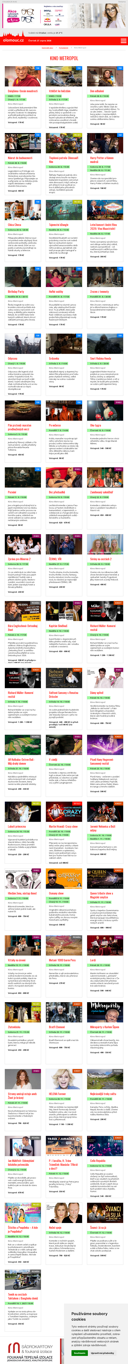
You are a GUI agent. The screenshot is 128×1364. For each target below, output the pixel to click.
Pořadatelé (63, 47)
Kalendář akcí (47, 47)
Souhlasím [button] (79, 1353)
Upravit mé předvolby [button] (102, 1353)
